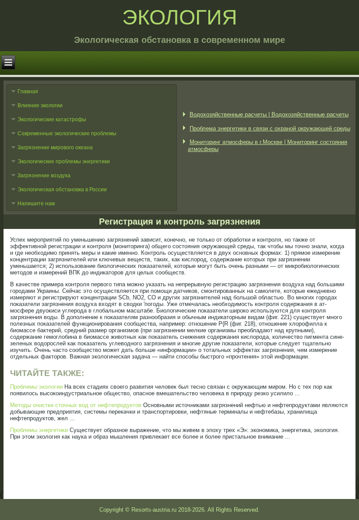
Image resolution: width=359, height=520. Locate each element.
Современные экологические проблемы (67, 133)
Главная (28, 91)
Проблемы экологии (36, 386)
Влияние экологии (40, 105)
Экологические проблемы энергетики (64, 161)
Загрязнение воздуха (44, 175)
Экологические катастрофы (52, 119)
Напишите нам (36, 203)
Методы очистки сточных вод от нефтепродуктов (75, 405)
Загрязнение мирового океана (55, 147)
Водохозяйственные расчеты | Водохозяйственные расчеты (269, 114)
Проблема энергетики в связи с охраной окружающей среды (270, 128)
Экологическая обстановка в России (62, 189)
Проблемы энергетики (39, 430)
